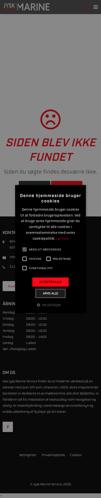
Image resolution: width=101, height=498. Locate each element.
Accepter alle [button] (50, 282)
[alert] (50, 249)
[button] (50, 304)
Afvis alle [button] (50, 293)
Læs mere (62, 238)
